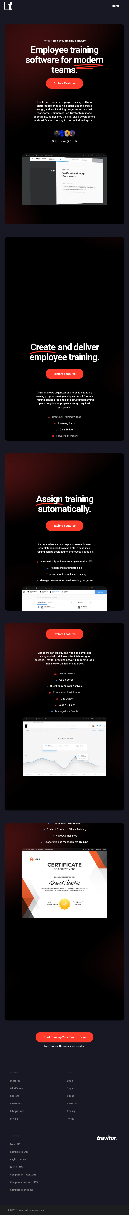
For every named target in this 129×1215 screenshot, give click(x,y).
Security (72, 1103)
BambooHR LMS (19, 1151)
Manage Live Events (66, 711)
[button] (118, 5)
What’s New (16, 1088)
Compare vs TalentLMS (23, 1174)
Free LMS (15, 1144)
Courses (14, 1095)
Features (15, 1080)
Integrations (17, 1111)
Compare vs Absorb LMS (24, 1182)
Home (46, 40)
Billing (70, 1095)
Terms (70, 1118)
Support (71, 1088)
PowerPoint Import (67, 435)
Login (70, 1080)
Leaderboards (67, 673)
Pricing (14, 1118)
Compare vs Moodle (21, 1189)
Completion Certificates (66, 692)
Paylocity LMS (18, 1159)
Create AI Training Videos (66, 416)
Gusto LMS (16, 1167)
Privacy (71, 1111)
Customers (16, 1103)
